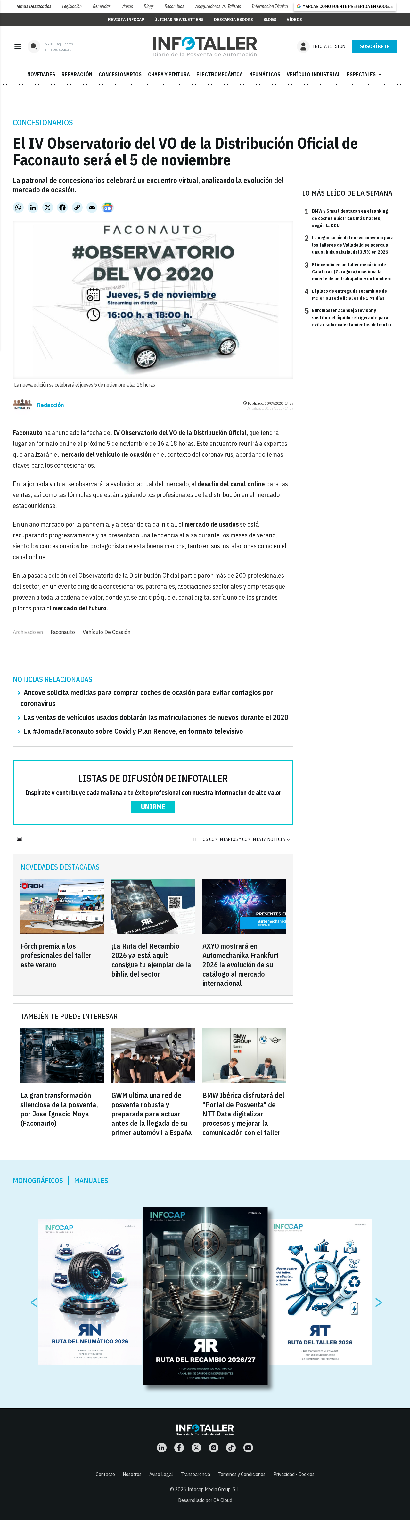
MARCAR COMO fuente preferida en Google (347, 6)
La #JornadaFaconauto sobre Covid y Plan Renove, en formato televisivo (133, 731)
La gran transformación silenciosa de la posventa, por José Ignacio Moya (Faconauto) (59, 1109)
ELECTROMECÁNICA (219, 74)
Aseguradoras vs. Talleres (218, 6)
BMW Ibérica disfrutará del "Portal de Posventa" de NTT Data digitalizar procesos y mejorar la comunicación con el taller (243, 1114)
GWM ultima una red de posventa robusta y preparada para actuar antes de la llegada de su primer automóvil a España (151, 1114)
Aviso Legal (161, 1474)
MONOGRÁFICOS (38, 1180)
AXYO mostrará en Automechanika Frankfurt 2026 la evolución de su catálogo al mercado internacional (240, 964)
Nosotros (132, 1474)
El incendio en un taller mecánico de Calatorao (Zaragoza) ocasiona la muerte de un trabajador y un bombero (348, 271)
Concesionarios (43, 122)
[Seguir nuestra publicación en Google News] (107, 207)
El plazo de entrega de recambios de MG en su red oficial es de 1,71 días (346, 294)
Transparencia (195, 1474)
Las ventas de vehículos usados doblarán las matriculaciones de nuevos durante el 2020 (156, 717)
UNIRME (153, 806)
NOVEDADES (41, 74)
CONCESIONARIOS (120, 74)
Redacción (50, 405)
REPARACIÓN (77, 74)
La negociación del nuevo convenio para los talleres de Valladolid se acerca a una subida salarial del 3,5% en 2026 (349, 244)
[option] (205, 1296)
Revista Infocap (126, 19)
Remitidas (102, 6)
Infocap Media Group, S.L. (213, 1489)
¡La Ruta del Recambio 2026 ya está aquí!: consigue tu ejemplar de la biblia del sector (151, 959)
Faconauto (63, 632)
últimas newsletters (179, 19)
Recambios (174, 6)
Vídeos (127, 6)
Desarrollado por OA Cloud (205, 1500)
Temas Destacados (33, 6)
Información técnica (270, 6)
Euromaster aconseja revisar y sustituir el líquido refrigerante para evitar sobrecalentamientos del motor (348, 317)
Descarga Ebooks (233, 19)
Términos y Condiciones (242, 1474)
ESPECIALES (365, 74)
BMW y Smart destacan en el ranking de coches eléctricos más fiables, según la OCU (346, 218)
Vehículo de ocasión (106, 632)
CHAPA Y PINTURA (169, 74)
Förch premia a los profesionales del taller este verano (56, 955)
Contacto (105, 1474)
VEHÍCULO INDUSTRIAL (313, 74)
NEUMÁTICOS (264, 74)
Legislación (72, 6)
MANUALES (91, 1180)
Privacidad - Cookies (294, 1474)
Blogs (149, 6)
